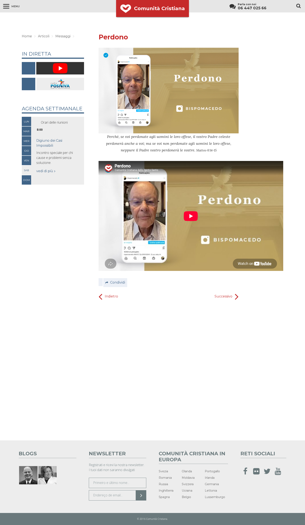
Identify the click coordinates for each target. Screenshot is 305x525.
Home (27, 36)
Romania (165, 478)
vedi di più (44, 171)
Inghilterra (166, 490)
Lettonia (211, 490)
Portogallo (212, 471)
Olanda (187, 471)
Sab (26, 170)
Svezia (163, 471)
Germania (212, 484)
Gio (26, 150)
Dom (26, 179)
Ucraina (187, 490)
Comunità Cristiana (159, 8)
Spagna (164, 497)
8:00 (40, 130)
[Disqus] (169, 371)
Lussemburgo (215, 497)
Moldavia (188, 478)
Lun (26, 121)
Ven (26, 160)
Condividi (117, 282)
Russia (163, 484)
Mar (26, 131)
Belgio (186, 497)
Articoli (43, 36)
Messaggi (63, 36)
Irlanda (210, 478)
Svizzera (188, 484)
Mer (26, 141)
